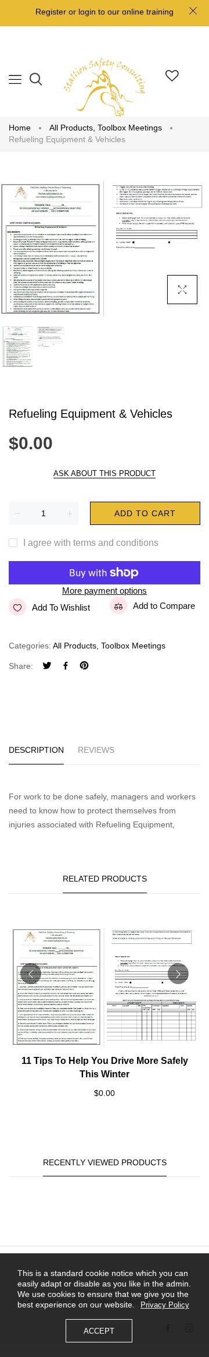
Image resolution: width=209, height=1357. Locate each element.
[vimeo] (84, 667)
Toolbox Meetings (130, 127)
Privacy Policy (164, 1304)
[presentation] (30, 973)
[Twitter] (47, 667)
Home (20, 127)
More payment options (104, 590)
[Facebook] (65, 667)
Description (36, 750)
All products (72, 127)
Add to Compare (164, 606)
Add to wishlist (61, 607)
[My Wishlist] (172, 78)
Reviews (96, 750)
